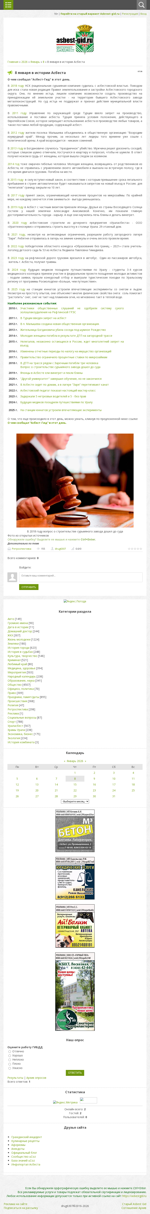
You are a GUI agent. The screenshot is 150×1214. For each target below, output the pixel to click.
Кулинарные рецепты (25, 1141)
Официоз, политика (21, 689)
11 (133, 778)
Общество (15, 684)
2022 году (17, 246)
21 (56, 790)
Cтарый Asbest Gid (134, 1204)
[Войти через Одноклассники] (55, 567)
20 (36, 790)
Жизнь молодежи (19, 639)
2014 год (13, 164)
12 (17, 784)
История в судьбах (20, 652)
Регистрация (130, 13)
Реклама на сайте (15, 1204)
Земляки (13, 643)
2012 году (17, 132)
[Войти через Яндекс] (48, 567)
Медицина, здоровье (21, 668)
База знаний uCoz (23, 1160)
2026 (24, 62)
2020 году (19, 223)
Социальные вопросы (22, 717)
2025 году (18, 289)
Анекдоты (17, 1149)
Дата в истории (18, 627)
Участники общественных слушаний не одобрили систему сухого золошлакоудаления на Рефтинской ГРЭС (72, 310)
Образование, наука (21, 680)
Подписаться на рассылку (21, 1208)
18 (133, 784)
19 (17, 790)
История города (18, 647)
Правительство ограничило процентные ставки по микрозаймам (63, 357)
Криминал (14, 660)
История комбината (21, 742)
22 (75, 790)
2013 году (16, 148)
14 (56, 784)
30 (94, 796)
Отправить (28, 587)
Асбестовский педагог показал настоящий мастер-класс (58, 390)
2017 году (17, 195)
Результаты (15, 1078)
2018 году (17, 85)
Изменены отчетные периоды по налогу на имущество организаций (65, 351)
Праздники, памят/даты (23, 697)
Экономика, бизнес (20, 734)
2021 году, (18, 234)
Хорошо (17, 1055)
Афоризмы (18, 1145)
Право (12, 693)
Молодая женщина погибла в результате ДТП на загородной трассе (66, 335)
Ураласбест (15, 726)
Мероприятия (17, 672)
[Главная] (75, 54)
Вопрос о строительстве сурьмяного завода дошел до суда (60, 367)
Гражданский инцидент (26, 1137)
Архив (142, 1208)
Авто (11, 619)
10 (113, 778)
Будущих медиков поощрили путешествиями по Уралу (56, 402)
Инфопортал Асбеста (25, 1164)
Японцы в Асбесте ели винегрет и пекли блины (51, 373)
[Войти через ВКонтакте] (42, 567)
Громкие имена (18, 623)
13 (36, 784)
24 (113, 790)
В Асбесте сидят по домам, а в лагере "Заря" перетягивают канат (64, 384)
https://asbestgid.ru (134, 1196)
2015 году (16, 179)
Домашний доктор (20, 631)
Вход (143, 13)
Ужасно (17, 1068)
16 (94, 784)
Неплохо (18, 1059)
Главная (12, 62)
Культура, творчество (22, 656)
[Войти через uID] (35, 567)
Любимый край (17, 664)
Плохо (16, 1064)
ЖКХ (10, 635)
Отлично (18, 1051)
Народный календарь (22, 676)
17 (113, 784)
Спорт (12, 721)
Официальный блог (24, 1152)
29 (75, 796)
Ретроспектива (21, 548)
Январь (35, 62)
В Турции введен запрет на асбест (43, 318)
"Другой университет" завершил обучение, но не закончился (61, 379)
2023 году (17, 258)
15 (75, 784)
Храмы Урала (16, 730)
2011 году (19, 113)
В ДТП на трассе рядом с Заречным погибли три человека (59, 363)
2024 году (19, 269)
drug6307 (60, 548)
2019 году (17, 207)
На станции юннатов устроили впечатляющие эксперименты (61, 410)
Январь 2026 (75, 761)
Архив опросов (36, 1078)
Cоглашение (129, 1208)
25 (133, 790)
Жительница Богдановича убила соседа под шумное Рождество (63, 330)
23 (94, 790)
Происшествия (17, 701)
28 (56, 796)
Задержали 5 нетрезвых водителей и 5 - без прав (53, 396)
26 (17, 796)
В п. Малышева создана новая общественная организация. (59, 324)
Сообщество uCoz (23, 1156)
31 (113, 796)
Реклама (13, 713)
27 (36, 796)
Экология (14, 738)
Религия (13, 705)
